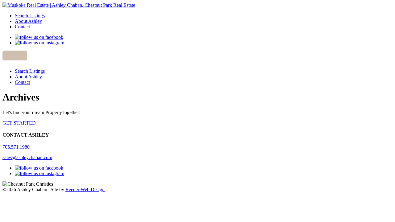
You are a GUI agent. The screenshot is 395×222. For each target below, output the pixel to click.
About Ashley (28, 21)
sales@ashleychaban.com (27, 157)
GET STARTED (19, 122)
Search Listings (30, 15)
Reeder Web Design (85, 189)
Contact (22, 26)
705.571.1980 (16, 147)
